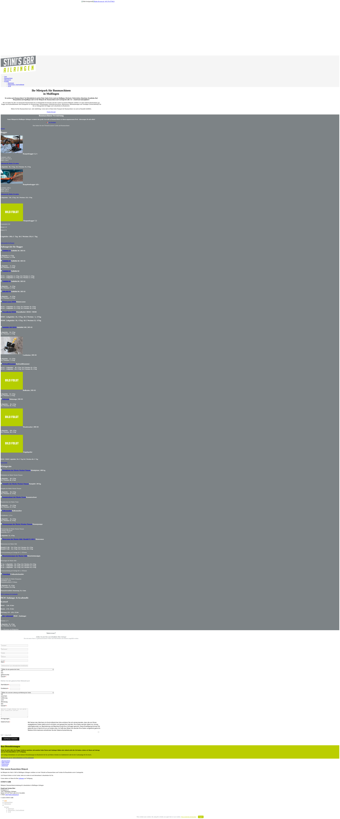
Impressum (11, 83)
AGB (9, 86)
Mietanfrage (7, 80)
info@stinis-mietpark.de (12, 794)
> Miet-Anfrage (5, 762)
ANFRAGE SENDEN (10, 739)
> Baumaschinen (5, 761)
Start (5, 76)
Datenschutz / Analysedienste (16, 84)
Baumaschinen (8, 78)
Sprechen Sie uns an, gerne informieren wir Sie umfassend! (17, 758)
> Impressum (4, 765)
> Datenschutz (5, 764)
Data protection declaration (188, 817)
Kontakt (6, 81)
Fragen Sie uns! (51, 112)
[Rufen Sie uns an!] (103, 1)
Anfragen (21, 778)
